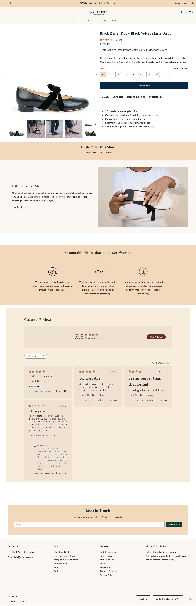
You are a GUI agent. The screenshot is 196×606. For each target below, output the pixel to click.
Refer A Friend (107, 560)
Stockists (104, 563)
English (143, 599)
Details (105, 97)
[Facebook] (1, 3)
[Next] (96, 75)
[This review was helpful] (160, 400)
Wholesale (105, 567)
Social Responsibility (109, 552)
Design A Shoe (102, 21)
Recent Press (106, 556)
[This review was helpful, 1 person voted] (60, 391)
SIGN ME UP (174, 525)
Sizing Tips (118, 97)
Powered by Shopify (18, 601)
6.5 (110, 74)
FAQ (56, 571)
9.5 (157, 74)
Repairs (57, 567)
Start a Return (60, 563)
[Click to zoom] (92, 35)
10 (164, 74)
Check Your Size (180, 68)
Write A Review (156, 337)
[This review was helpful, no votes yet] (60, 473)
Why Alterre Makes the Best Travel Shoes (166, 556)
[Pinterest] (5, 3)
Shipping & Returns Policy (66, 560)
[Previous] (8, 75)
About (86, 21)
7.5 (126, 74)
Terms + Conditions (109, 571)
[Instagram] (9, 3)
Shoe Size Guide (62, 552)
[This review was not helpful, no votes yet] (65, 391)
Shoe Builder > (19, 207)
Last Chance (118, 21)
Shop (74, 21)
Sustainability (155, 97)
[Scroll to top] (190, 599)
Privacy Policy (106, 575)
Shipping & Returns (136, 97)
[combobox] (162, 363)
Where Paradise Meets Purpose (161, 552)
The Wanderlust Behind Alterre (161, 560)
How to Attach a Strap (65, 556)
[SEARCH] (181, 12)
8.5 (141, 74)
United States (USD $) (184, 3)
